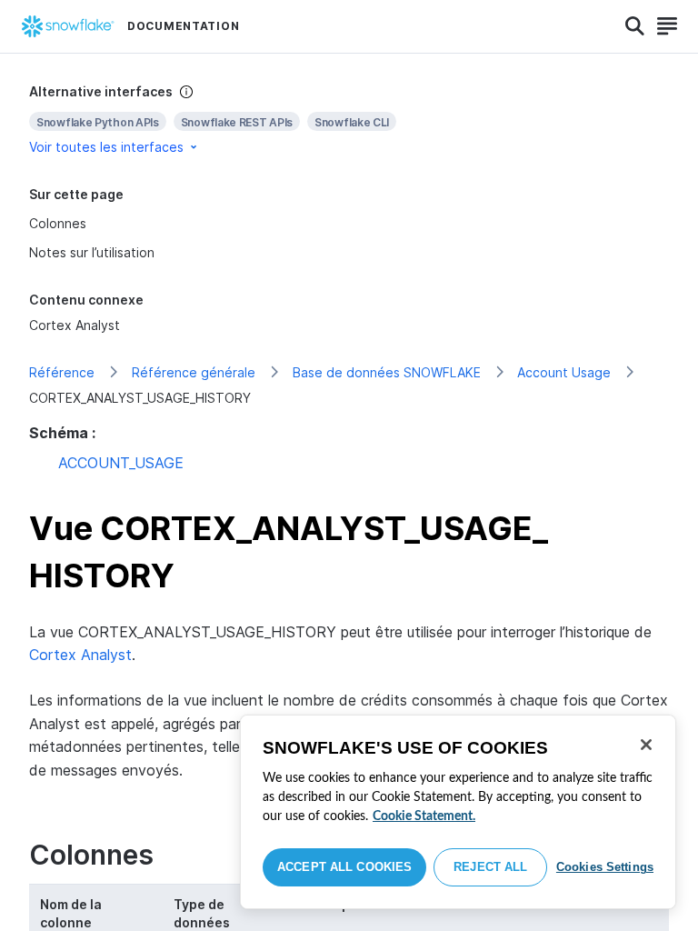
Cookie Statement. (424, 816)
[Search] (634, 26)
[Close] (646, 745)
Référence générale (193, 372)
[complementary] (349, 119)
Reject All (490, 867)
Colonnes (57, 223)
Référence (62, 372)
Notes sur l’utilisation (92, 252)
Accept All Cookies (344, 867)
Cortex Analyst (74, 325)
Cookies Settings (604, 867)
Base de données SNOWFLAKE (387, 372)
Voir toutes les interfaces (106, 147)
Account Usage (564, 372)
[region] (458, 812)
